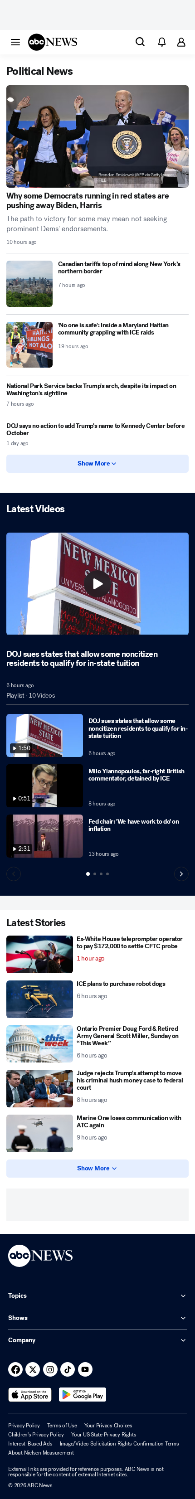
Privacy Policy (24, 1425)
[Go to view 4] (107, 874)
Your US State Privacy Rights (103, 1434)
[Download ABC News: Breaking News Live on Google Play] (83, 1394)
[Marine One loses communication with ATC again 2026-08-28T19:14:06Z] (39, 1133)
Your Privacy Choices (108, 1425)
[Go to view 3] (101, 874)
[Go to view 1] (88, 874)
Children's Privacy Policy (36, 1434)
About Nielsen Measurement (41, 1452)
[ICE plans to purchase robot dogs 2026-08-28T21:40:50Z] (39, 999)
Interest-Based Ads (30, 1443)
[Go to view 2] (94, 874)
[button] (15, 42)
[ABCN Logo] (52, 42)
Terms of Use (62, 1425)
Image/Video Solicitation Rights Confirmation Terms (119, 1443)
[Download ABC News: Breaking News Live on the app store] (30, 1394)
